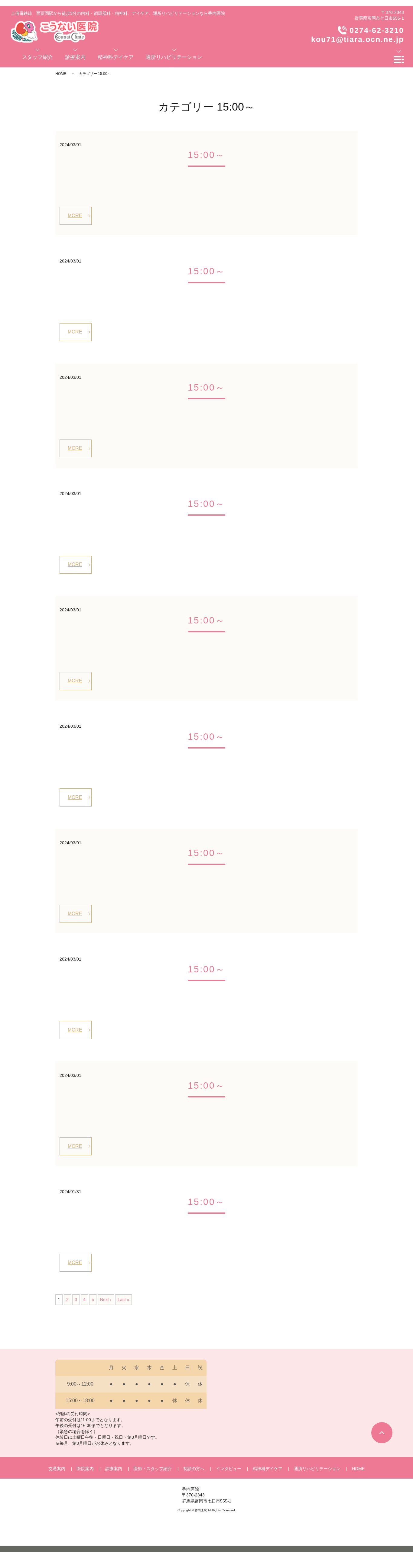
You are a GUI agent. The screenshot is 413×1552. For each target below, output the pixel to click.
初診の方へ (193, 1468)
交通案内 (56, 1468)
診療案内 (113, 1468)
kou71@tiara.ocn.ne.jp (357, 39)
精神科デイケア (267, 1468)
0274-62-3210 (377, 30)
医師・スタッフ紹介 (153, 1468)
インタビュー (228, 1468)
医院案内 (85, 1468)
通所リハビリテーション (317, 1468)
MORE (75, 215)
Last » (123, 1299)
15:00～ (206, 155)
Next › (106, 1299)
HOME (60, 74)
